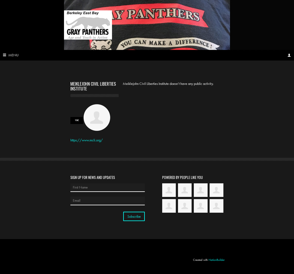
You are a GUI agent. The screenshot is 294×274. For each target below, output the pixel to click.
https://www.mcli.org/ (86, 140)
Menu (13, 55)
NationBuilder (217, 260)
